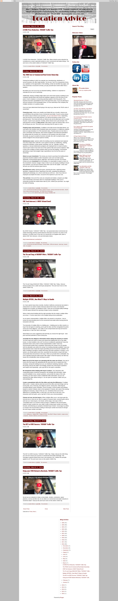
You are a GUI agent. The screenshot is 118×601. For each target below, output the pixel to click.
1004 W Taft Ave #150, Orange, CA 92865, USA (45, 192)
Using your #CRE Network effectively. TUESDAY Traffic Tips (42, 471)
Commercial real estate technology (34, 244)
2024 (63, 527)
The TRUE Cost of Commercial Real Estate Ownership (40, 74)
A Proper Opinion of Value (80, 136)
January (65, 582)
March (64, 563)
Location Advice (84, 88)
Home (46, 508)
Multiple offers (36, 414)
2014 (63, 587)
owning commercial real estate (57, 189)
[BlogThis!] (25, 32)
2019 (63, 537)
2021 (63, 533)
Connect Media (46, 244)
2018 (63, 539)
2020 (63, 535)
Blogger (62, 597)
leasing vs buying (46, 189)
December (65, 545)
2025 (63, 524)
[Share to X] (26, 32)
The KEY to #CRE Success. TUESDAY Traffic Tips (38, 424)
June (64, 556)
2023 (63, 529)
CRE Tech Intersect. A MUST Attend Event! (37, 201)
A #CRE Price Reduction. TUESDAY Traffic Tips (38, 30)
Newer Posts (26, 508)
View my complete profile (85, 90)
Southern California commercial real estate (38, 415)
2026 (63, 522)
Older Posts (66, 508)
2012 (63, 591)
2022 (63, 531)
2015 (63, 585)
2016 (63, 544)
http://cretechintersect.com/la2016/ (32, 239)
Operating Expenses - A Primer (81, 100)
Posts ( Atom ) (33, 511)
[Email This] (23, 32)
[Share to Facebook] (28, 32)
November (65, 548)
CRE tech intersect (54, 244)
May (64, 558)
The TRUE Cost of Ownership (46, 191)
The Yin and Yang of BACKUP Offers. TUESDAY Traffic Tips (42, 254)
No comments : (44, 66)
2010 (63, 593)
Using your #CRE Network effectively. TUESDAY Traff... (76, 577)
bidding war (29, 414)
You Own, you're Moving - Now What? (83, 108)
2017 (63, 542)
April (64, 560)
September (66, 550)
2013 (63, 589)
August (65, 552)
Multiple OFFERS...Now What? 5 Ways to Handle (38, 299)
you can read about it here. (54, 115)
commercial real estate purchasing (34, 189)
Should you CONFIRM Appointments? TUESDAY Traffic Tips (85, 146)
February (65, 580)
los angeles (28, 245)
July (64, 554)
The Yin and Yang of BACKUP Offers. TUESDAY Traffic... (76, 571)
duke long (61, 244)
